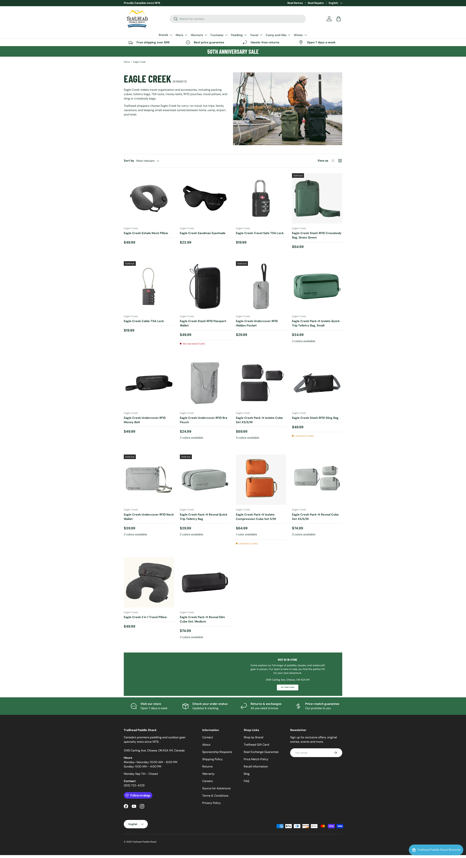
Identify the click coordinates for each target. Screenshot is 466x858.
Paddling (237, 35)
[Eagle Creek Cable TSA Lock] (149, 286)
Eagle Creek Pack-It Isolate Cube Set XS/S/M (259, 420)
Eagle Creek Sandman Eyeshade (203, 233)
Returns (207, 766)
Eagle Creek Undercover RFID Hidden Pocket (257, 323)
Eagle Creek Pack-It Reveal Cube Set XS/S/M (315, 517)
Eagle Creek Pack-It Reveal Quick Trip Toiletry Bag (203, 517)
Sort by (129, 160)
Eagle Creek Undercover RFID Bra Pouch (203, 420)
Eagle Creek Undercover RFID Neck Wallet (149, 517)
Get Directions (287, 687)
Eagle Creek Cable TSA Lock (144, 321)
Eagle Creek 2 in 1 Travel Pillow (145, 617)
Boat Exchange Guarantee (261, 752)
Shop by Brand (253, 737)
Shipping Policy (212, 759)
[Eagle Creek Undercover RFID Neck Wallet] (149, 480)
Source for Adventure (216, 788)
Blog (247, 774)
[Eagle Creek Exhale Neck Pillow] (149, 198)
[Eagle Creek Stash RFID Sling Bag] (317, 383)
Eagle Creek (139, 61)
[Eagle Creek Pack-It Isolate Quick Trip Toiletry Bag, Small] (317, 286)
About (206, 745)
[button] (339, 19)
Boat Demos (295, 3)
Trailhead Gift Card (256, 745)
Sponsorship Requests (217, 752)
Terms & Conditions (215, 796)
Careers (207, 781)
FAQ (246, 781)
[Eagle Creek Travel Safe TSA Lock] (261, 198)
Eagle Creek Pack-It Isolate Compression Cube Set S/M (256, 517)
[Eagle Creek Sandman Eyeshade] (205, 198)
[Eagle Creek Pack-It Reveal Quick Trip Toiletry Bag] (205, 480)
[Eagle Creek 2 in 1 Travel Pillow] (149, 582)
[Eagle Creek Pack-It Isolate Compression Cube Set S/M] (261, 480)
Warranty (208, 774)
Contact (207, 737)
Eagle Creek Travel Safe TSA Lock (260, 233)
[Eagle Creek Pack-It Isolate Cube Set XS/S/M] (261, 383)
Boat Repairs (316, 3)
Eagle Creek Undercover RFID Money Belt (145, 420)
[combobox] (238, 19)
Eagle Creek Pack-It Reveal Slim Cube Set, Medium (202, 619)
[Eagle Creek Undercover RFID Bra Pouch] (205, 383)
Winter (298, 35)
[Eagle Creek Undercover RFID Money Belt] (149, 383)
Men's (179, 35)
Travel (254, 35)
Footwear (217, 35)
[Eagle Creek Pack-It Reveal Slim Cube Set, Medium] (205, 582)
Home (127, 61)
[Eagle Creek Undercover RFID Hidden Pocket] (261, 286)
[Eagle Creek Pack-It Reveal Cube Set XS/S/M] (317, 480)
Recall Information (256, 766)
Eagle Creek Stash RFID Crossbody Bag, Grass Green (316, 235)
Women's (197, 35)
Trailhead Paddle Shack (144, 841)
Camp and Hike (276, 35)
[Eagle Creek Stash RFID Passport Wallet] (205, 286)
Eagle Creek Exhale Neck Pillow (146, 233)
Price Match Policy (256, 759)
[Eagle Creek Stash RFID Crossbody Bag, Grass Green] (317, 198)
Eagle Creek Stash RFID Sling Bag (315, 418)
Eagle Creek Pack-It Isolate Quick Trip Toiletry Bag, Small (316, 323)
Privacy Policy (211, 803)
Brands (163, 35)
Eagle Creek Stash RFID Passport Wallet (203, 323)
